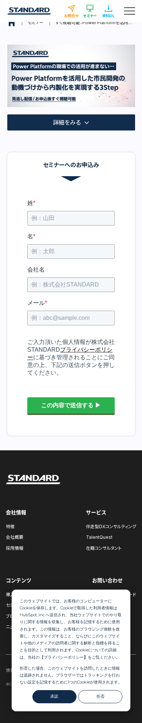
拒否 (100, 696)
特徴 (10, 526)
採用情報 (14, 548)
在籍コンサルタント (104, 548)
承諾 (54, 696)
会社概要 (14, 537)
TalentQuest (99, 537)
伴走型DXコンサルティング (111, 526)
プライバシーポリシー (64, 657)
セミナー (36, 22)
